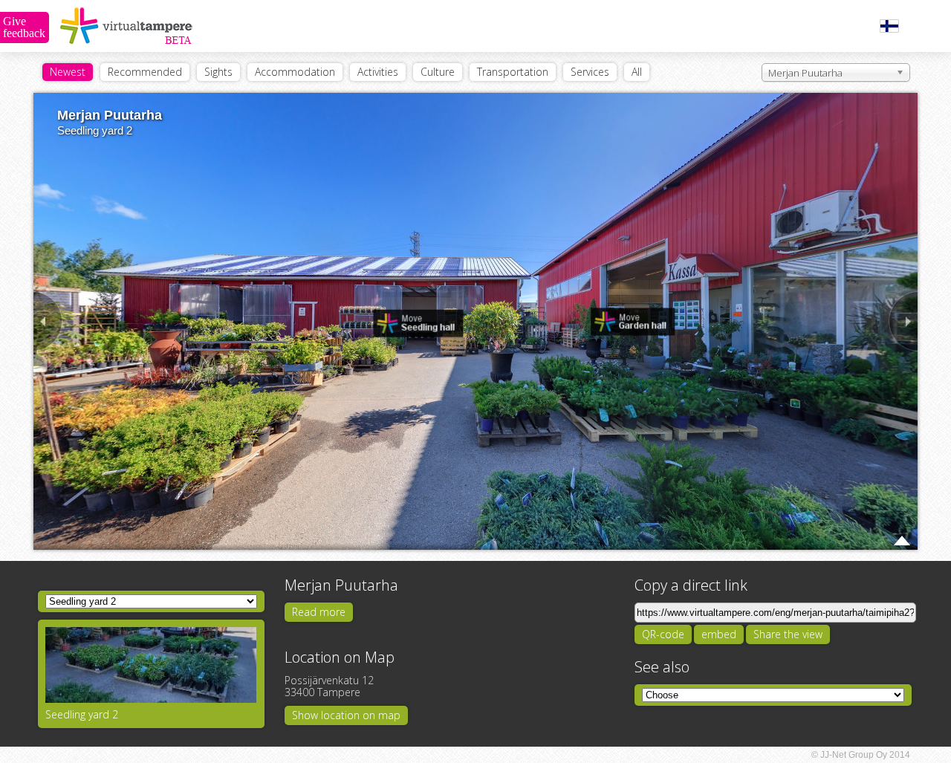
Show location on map (346, 715)
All (637, 72)
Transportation (512, 72)
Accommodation (295, 72)
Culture (438, 72)
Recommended (145, 72)
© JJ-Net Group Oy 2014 (860, 755)
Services (590, 72)
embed (718, 634)
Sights (218, 72)
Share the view (787, 634)
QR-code (663, 634)
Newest (67, 72)
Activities (377, 72)
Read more (318, 612)
